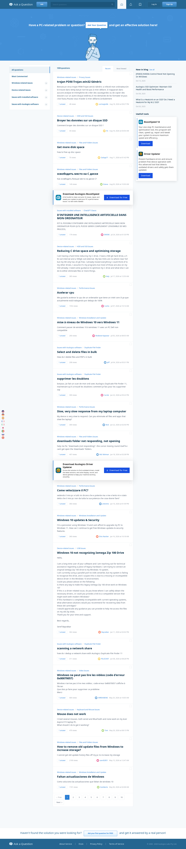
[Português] (3, 431)
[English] (3, 411)
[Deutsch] (3, 414)
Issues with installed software (25, 97)
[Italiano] (3, 424)
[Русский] (3, 434)
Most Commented (20, 76)
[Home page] (121, 4)
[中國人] (3, 437)
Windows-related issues (22, 83)
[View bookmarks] (140, 4)
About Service (65, 844)
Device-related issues (21, 90)
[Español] (3, 418)
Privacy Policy (96, 844)
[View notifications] (130, 4)
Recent (107, 68)
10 (122, 797)
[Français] (3, 421)
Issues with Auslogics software (25, 104)
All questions (17, 70)
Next (58, 802)
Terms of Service (116, 844)
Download (145, 143)
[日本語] (3, 427)
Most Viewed (121, 68)
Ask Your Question (97, 25)
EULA (81, 844)
